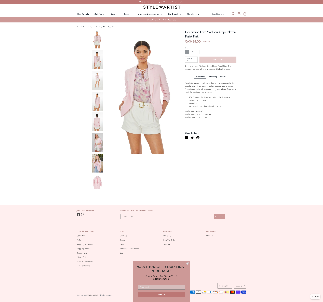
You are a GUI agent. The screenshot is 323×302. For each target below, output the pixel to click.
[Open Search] (233, 14)
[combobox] (191, 59)
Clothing (98, 14)
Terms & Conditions (85, 261)
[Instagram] (83, 215)
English (223, 285)
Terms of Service (83, 265)
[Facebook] (78, 215)
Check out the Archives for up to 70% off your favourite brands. (161, 2)
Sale (121, 253)
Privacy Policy (82, 257)
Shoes (127, 14)
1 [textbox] (187, 60)
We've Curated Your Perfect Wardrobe (161, 20)
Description (200, 76)
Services (166, 244)
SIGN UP (219, 217)
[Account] (239, 14)
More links (192, 14)
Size (186, 48)
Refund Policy (82, 253)
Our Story (167, 235)
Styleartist (93, 295)
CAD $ (239, 285)
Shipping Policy (83, 248)
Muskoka (209, 235)
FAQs (79, 240)
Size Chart (206, 41)
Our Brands (173, 14)
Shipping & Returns (217, 76)
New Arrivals (83, 14)
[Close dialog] (187, 263)
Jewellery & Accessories (149, 14)
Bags (113, 14)
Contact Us (81, 235)
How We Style (169, 240)
